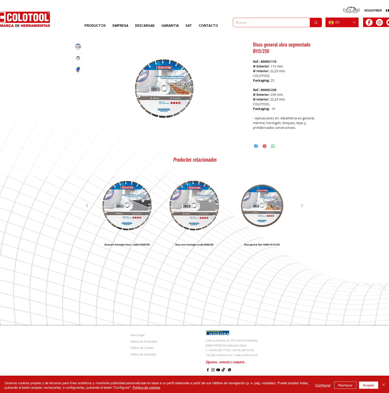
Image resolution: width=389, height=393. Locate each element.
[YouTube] (218, 370)
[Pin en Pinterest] (264, 146)
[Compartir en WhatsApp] (273, 146)
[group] (194, 209)
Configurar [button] (323, 385)
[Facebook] (208, 370)
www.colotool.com (246, 355)
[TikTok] (223, 370)
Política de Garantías (143, 354)
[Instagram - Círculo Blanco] (379, 22)
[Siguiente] (302, 205)
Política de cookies (146, 387)
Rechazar (345, 385)
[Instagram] (213, 370)
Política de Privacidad (143, 341)
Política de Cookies (142, 348)
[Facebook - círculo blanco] (369, 22)
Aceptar (368, 385)
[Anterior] (87, 205)
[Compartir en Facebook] (256, 146)
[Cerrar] (383, 385)
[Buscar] (316, 22)
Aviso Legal (137, 335)
